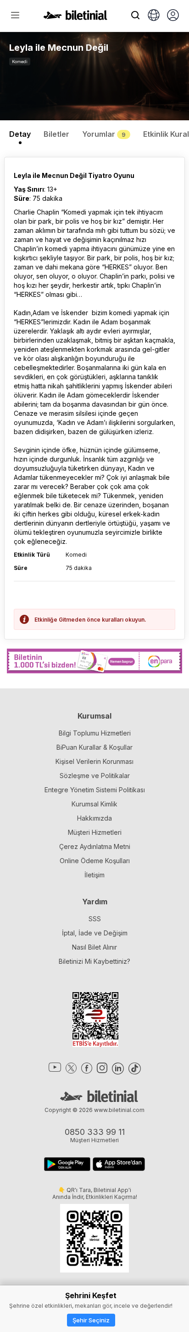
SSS (95, 919)
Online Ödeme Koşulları (95, 861)
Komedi (20, 61)
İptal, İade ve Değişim (95, 933)
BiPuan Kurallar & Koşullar (94, 747)
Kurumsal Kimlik (94, 804)
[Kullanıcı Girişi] (173, 16)
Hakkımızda (94, 818)
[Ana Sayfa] (75, 17)
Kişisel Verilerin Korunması (94, 761)
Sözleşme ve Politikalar (95, 775)
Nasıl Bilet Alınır (94, 947)
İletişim (94, 875)
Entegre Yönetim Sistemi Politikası (94, 790)
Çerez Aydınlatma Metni (94, 846)
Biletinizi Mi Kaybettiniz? (94, 961)
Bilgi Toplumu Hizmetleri (95, 733)
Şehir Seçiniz (91, 1320)
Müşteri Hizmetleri (95, 832)
